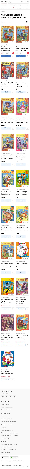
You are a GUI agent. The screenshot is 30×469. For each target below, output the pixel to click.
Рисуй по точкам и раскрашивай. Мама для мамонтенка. (7, 228)
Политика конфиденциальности (9, 435)
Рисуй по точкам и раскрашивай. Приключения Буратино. (6, 192)
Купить (6, 56)
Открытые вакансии (6, 409)
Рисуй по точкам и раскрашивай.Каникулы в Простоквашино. (22, 48)
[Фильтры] (27, 21)
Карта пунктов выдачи (7, 430)
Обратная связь (5, 452)
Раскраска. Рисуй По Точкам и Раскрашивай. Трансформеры (7, 84)
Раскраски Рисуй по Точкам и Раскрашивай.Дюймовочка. (22, 84)
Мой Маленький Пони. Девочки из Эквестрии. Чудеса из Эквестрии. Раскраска (22, 300)
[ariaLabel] (28, 466)
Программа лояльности (7, 407)
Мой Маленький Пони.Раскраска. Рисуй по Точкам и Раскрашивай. (21, 156)
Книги (2, 8)
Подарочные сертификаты (8, 421)
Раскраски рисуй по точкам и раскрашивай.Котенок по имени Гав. (7, 265)
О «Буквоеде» (5, 404)
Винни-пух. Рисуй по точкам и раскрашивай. (22, 337)
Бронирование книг (6, 418)
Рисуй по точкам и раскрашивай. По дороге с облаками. (22, 192)
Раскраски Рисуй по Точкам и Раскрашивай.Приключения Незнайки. (7, 120)
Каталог (4, 5)
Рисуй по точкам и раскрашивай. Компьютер (21, 265)
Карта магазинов (5, 416)
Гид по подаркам (19, 8)
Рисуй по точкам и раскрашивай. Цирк (7, 372)
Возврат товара (5, 438)
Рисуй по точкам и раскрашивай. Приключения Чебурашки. (6, 48)
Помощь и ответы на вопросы (9, 444)
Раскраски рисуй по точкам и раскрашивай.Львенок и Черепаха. (22, 228)
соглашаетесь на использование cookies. (13, 466)
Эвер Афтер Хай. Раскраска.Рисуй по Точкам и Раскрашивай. (7, 336)
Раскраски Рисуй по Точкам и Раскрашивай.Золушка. (22, 120)
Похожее (6, 308)
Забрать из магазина (6, 92)
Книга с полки (10, 8)
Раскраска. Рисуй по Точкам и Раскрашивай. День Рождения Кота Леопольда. (7, 156)
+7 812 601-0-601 (6, 391)
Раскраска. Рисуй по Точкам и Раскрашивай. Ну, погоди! (7, 301)
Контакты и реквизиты (7, 447)
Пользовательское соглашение (9, 432)
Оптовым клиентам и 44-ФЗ (8, 449)
